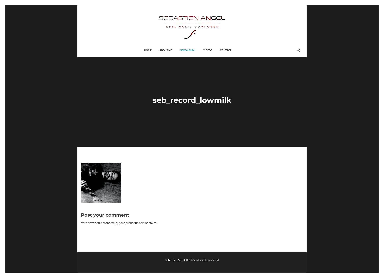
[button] (148, 50)
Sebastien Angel (175, 260)
